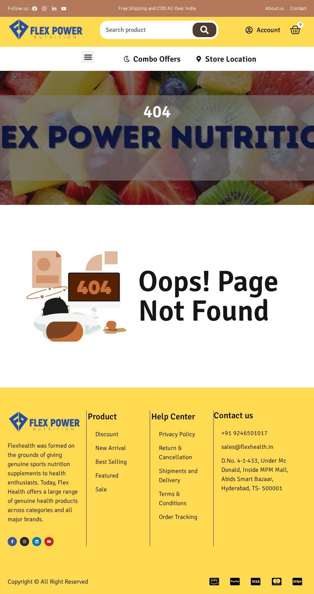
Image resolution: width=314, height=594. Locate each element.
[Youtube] (49, 541)
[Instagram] (24, 541)
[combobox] (145, 30)
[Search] (204, 30)
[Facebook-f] (12, 541)
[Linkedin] (36, 541)
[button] (88, 57)
